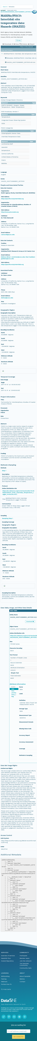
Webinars (4, 981)
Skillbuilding (5, 976)
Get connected (18, 1036)
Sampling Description (9, 593)
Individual (4, 216)
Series (3, 179)
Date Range (4, 379)
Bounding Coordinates (7, 330)
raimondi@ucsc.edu (8, 234)
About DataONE (25, 976)
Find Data (7, 989)
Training (3, 979)
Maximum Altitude (7, 361)
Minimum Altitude (6, 356)
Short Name (4, 70)
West (2, 350)
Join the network (25, 961)
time (12, 691)
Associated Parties (7, 270)
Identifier (4, 76)
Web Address (5, 196)
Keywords (4, 97)
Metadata (11, 6)
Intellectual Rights (7, 768)
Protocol (5, 486)
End (2, 388)
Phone (3, 290)
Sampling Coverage (8, 522)
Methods (3, 468)
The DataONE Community (24, 964)
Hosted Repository (7, 961)
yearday (13, 692)
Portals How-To (6, 984)
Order (2, 846)
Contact (22, 981)
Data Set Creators (6, 188)
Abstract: (4, 424)
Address (3, 221)
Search (5, 6)
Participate (23, 955)
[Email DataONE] (14, 1017)
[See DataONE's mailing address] (24, 1017)
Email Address (5, 232)
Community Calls (25, 968)
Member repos (24, 958)
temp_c (13, 694)
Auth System (5, 838)
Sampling (4, 515)
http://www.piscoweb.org (9, 212)
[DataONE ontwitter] (3, 1017)
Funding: (3, 453)
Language (4, 172)
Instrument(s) (6, 504)
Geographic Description (8, 313)
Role (2, 301)
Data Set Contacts (7, 240)
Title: (2, 399)
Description (5, 474)
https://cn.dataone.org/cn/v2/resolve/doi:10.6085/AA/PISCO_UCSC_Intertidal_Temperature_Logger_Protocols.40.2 (18, 492)
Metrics (22, 979)
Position (3, 243)
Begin (3, 382)
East (2, 344)
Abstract (3, 83)
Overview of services (8, 955)
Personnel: (4, 408)
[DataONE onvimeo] (9, 1017)
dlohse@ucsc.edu (7, 298)
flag (12, 696)
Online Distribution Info (9, 488)
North (3, 332)
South (3, 338)
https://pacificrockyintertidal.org (12, 199)
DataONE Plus (6, 958)
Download (29, 621)
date (12, 689)
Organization (5, 191)
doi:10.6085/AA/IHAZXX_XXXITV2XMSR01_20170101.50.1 (17, 11)
